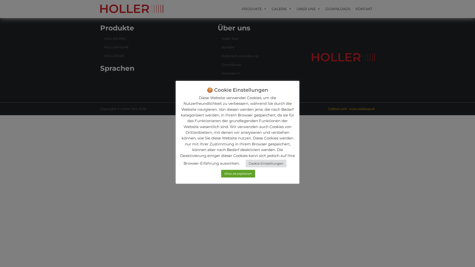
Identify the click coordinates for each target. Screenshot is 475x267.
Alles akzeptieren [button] (238, 174)
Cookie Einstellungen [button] (266, 163)
